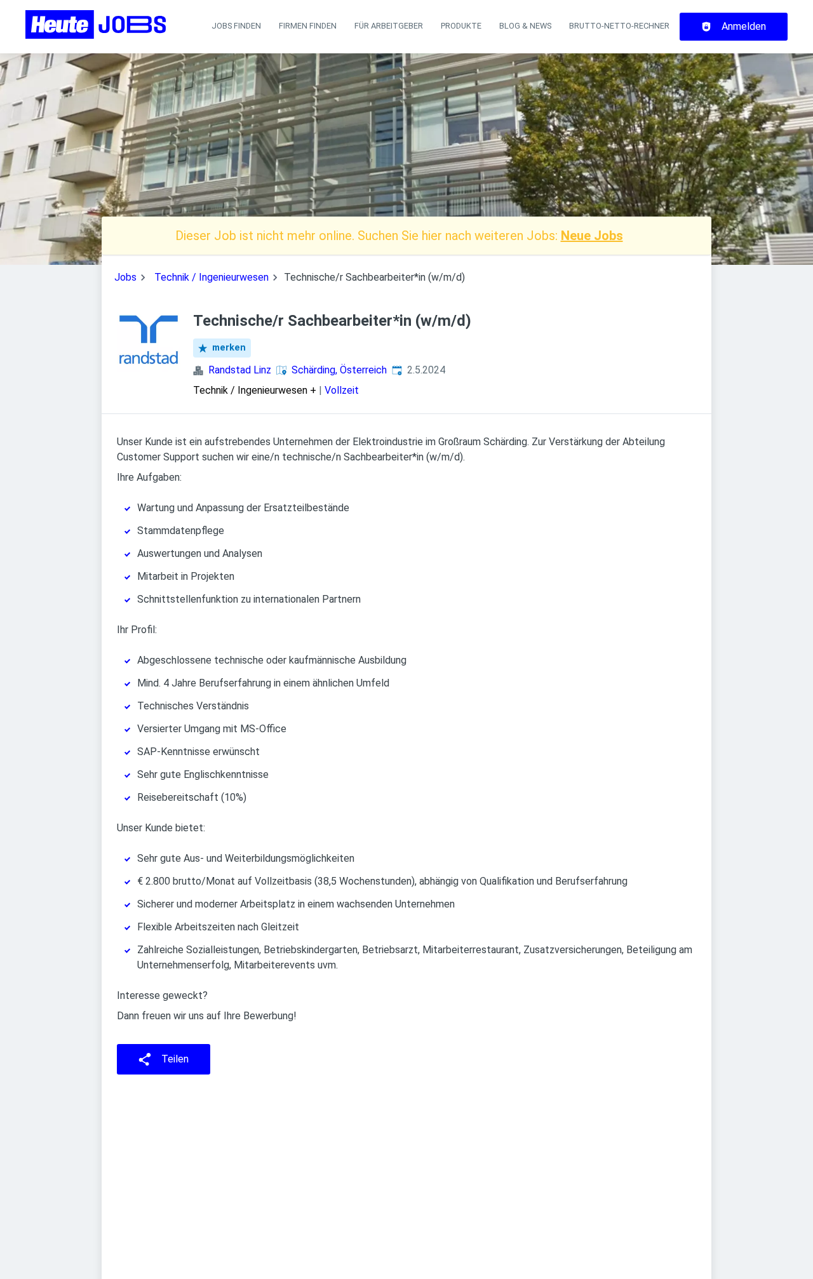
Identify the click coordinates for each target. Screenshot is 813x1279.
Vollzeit (342, 390)
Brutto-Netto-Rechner (619, 25)
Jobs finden (236, 25)
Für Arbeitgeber (388, 25)
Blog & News (525, 25)
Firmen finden (308, 25)
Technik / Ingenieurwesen (211, 277)
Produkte (461, 25)
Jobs (125, 277)
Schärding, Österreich (339, 370)
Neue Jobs (592, 235)
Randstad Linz (239, 370)
